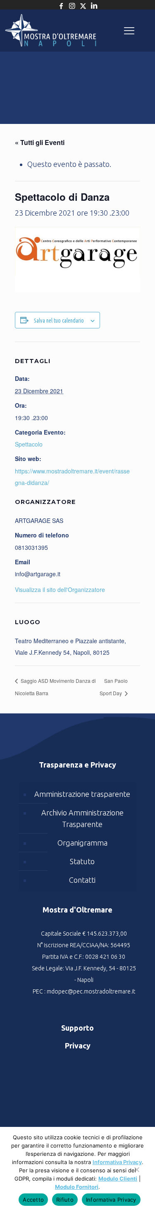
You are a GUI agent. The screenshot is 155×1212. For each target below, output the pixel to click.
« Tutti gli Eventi (39, 142)
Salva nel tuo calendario (59, 320)
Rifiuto (65, 1199)
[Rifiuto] (136, 1173)
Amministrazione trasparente (82, 794)
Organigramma (82, 843)
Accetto (33, 1199)
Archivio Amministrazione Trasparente (82, 818)
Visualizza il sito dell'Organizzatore (60, 589)
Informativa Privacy (117, 1162)
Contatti (82, 880)
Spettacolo (29, 444)
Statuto (82, 861)
